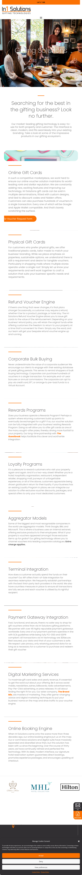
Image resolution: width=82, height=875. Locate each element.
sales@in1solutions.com (25, 834)
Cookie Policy (36, 872)
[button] (79, 841)
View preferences (41, 867)
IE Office (20, 825)
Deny (41, 861)
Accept (41, 856)
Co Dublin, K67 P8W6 (42, 828)
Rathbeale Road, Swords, (26, 828)
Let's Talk (41, 2)
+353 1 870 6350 (22, 831)
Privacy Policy (45, 872)
